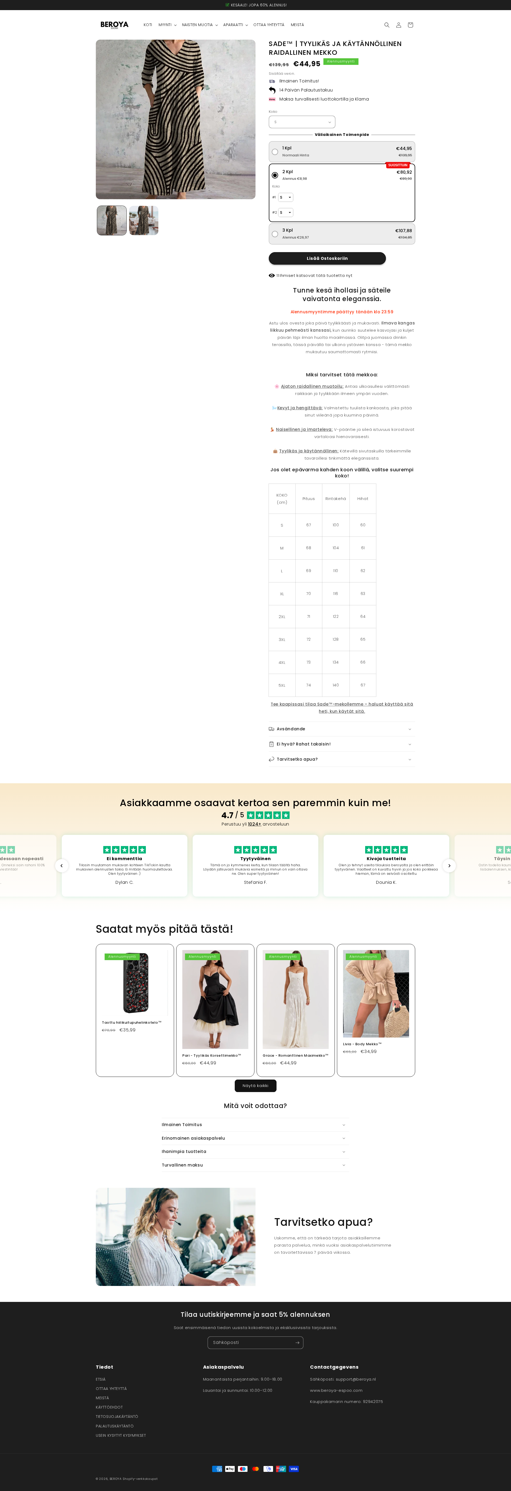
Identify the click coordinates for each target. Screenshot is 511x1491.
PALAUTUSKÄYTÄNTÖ (115, 1426)
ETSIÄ (101, 1379)
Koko (273, 111)
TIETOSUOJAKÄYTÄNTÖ (117, 1416)
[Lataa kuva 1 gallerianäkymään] (111, 220)
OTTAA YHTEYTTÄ (111, 1388)
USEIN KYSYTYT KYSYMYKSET (121, 1435)
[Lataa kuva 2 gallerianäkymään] (143, 220)
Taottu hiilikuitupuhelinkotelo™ (132, 1023)
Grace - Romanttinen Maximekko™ (296, 1055)
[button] (167, 24)
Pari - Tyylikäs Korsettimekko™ (211, 1055)
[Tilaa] (297, 1342)
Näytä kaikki (256, 1085)
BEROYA (116, 1479)
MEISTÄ (102, 1398)
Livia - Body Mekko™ (362, 1044)
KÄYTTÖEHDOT (109, 1407)
